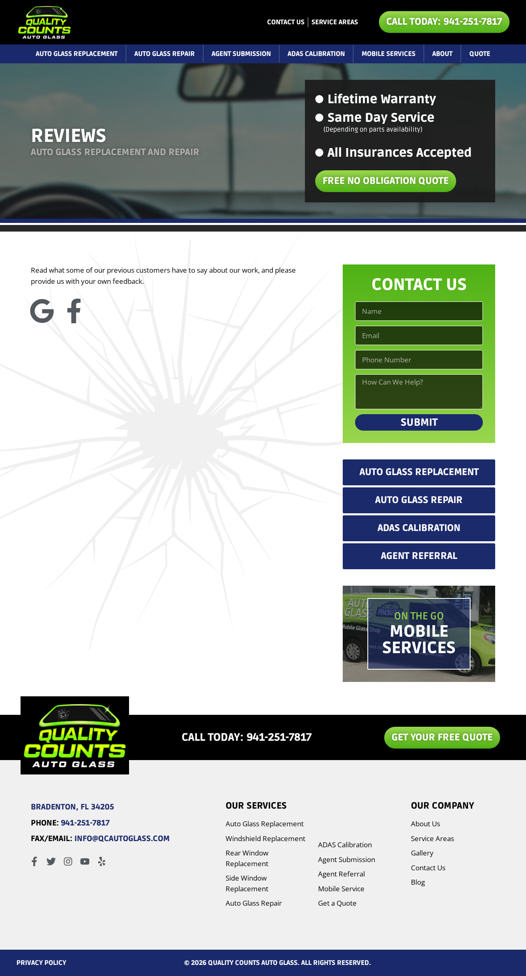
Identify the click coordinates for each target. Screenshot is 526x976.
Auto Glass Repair (164, 54)
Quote (479, 54)
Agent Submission (241, 54)
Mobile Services (388, 54)
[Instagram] (68, 861)
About (442, 54)
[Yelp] (101, 861)
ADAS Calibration (316, 54)
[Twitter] (51, 861)
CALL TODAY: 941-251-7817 (246, 737)
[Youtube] (84, 861)
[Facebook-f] (74, 311)
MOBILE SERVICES (419, 639)
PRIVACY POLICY (41, 963)
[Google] (42, 311)
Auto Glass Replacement (77, 54)
